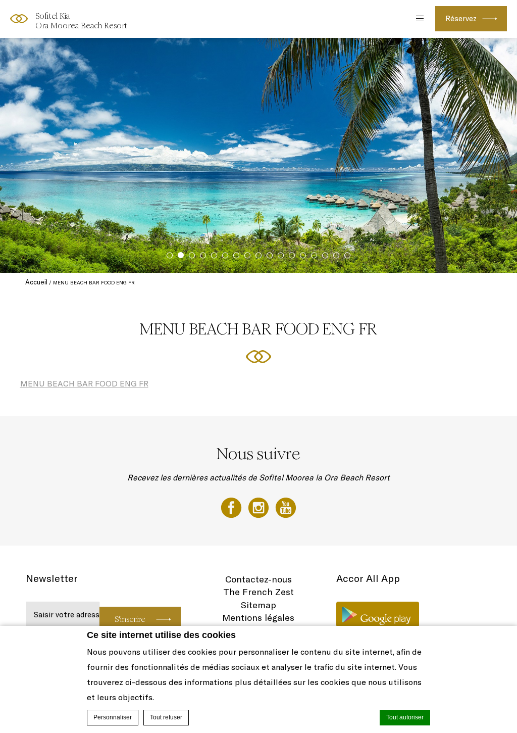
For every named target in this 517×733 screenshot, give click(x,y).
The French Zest (258, 592)
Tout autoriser (405, 717)
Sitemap (258, 605)
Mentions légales (258, 617)
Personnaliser (112, 717)
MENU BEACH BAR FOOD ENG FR (84, 383)
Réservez (461, 18)
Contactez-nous (258, 579)
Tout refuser (166, 717)
